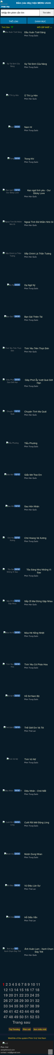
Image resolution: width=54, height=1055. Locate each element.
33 (6, 1006)
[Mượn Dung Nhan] (12, 854)
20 (11, 995)
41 (11, 1011)
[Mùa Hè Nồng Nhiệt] (12, 632)
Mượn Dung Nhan (33, 854)
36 (21, 1006)
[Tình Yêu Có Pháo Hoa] (12, 666)
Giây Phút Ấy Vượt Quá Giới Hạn (39, 381)
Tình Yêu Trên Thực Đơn (36, 348)
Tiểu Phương (30, 443)
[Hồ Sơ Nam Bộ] (12, 695)
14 (16, 989)
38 (32, 1006)
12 (6, 989)
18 (37, 989)
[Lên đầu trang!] (50, 1052)
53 (37, 1016)
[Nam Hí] (12, 127)
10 (33, 984)
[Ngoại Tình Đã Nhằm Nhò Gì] (12, 224)
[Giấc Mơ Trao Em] (12, 474)
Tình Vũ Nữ (30, 759)
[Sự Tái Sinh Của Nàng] (12, 66)
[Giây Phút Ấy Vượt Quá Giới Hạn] (12, 382)
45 (32, 1011)
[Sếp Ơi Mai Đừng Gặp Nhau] (12, 603)
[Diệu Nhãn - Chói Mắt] (12, 790)
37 (27, 1006)
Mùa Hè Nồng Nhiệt (34, 632)
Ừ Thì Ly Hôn (31, 95)
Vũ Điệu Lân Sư (32, 885)
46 (37, 1011)
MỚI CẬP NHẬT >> (44, 27)
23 (27, 995)
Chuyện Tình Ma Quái (35, 411)
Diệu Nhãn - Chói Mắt (35, 790)
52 (32, 1016)
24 (32, 995)
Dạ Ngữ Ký (29, 285)
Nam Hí (28, 127)
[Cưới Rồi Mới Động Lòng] (12, 824)
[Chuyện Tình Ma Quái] (12, 414)
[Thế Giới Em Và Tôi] (12, 727)
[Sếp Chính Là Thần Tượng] (12, 255)
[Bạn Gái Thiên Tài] (12, 316)
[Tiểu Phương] (12, 443)
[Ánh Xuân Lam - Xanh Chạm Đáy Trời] (12, 951)
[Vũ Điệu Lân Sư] (12, 885)
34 (11, 1006)
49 (16, 1016)
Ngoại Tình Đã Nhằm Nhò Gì (38, 221)
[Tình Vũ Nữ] (12, 759)
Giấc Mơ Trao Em (33, 474)
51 (27, 1016)
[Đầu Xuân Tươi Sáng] (12, 32)
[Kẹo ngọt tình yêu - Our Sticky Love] (12, 192)
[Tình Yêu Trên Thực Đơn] (12, 350)
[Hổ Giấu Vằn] (12, 917)
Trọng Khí (29, 158)
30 (27, 1000)
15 (21, 989)
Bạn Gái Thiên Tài (33, 316)
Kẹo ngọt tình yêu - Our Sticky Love (39, 192)
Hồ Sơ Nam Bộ (31, 695)
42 (16, 1011)
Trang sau (21, 1022)
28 (16, 1000)
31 (32, 1000)
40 (6, 1011)
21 (16, 995)
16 (27, 989)
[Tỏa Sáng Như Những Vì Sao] (12, 572)
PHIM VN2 (5, 6)
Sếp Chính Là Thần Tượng (37, 253)
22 (21, 995)
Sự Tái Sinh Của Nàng (35, 63)
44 (27, 1011)
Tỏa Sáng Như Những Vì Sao (38, 571)
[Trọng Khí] (12, 158)
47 (6, 1016)
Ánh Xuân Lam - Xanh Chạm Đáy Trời (38, 950)
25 (37, 995)
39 (37, 1006)
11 (38, 984)
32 (37, 1000)
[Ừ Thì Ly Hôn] (12, 95)
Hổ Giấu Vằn (30, 917)
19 (6, 995)
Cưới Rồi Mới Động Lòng (36, 822)
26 (6, 1000)
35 (16, 1006)
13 (11, 989)
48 (11, 1016)
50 (21, 1016)
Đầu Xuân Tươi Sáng (34, 32)
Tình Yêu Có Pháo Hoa (36, 664)
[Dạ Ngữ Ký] (12, 285)
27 (11, 1000)
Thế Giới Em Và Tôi (34, 727)
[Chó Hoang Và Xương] (12, 540)
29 (21, 1000)
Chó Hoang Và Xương (35, 537)
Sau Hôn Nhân (31, 506)
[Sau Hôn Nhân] (12, 506)
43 (21, 1011)
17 (32, 989)
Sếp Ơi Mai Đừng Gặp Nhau (38, 601)
